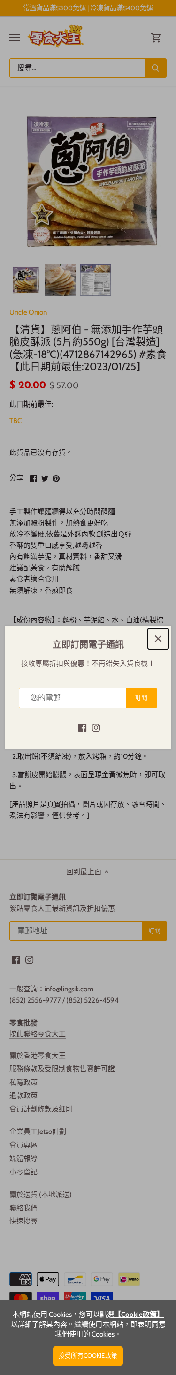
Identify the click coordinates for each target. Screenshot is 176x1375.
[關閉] (158, 638)
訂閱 (141, 697)
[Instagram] (96, 727)
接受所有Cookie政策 (88, 1355)
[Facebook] (82, 727)
